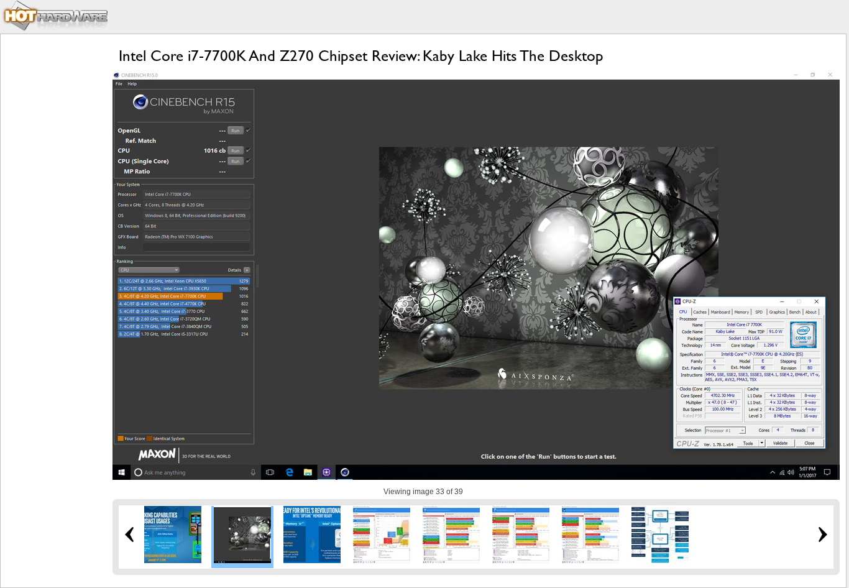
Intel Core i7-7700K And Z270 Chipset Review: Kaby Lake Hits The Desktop (361, 56)
